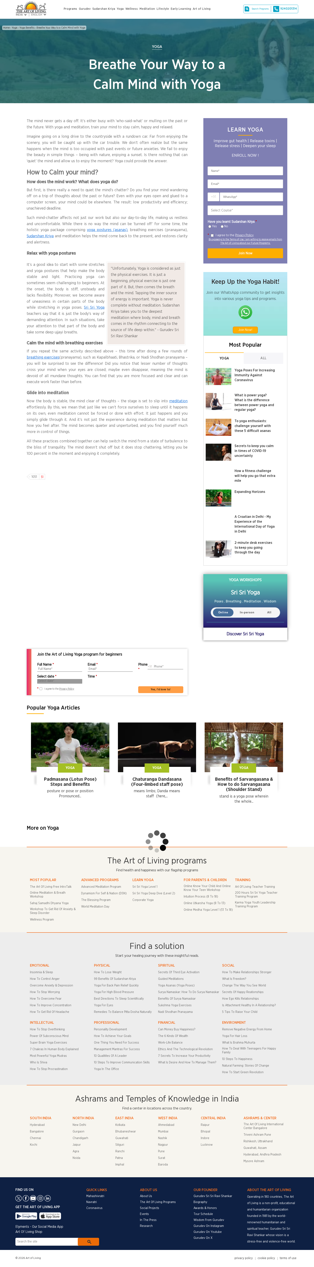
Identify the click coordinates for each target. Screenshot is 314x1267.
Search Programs (260, 9)
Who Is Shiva (38, 1062)
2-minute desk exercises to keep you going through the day (253, 547)
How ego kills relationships (240, 998)
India (19, 14)
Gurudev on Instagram (209, 1226)
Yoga (120, 8)
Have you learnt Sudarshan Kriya (232, 221)
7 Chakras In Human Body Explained (54, 1049)
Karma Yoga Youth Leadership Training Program (255, 904)
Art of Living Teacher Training (255, 886)
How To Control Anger (45, 978)
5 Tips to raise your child (239, 1012)
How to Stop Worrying (45, 992)
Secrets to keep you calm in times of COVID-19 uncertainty (254, 451)
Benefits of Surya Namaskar (177, 998)
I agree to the (235, 235)
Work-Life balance (170, 1042)
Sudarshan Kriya (103, 8)
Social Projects (149, 1208)
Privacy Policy (244, 235)
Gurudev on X (203, 1238)
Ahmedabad (166, 1125)
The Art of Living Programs (158, 1202)
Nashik (162, 1138)
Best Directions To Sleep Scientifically (119, 998)
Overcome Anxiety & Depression (51, 985)
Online (223, 612)
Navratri (91, 1202)
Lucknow (207, 1144)
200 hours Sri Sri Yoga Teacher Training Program (256, 894)
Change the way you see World (244, 985)
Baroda (163, 1164)
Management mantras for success (117, 1049)
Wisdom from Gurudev (209, 1220)
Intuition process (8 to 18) (201, 896)
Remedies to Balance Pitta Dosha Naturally (123, 1012)
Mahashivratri (95, 1196)
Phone (143, 667)
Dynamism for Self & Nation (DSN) (104, 893)
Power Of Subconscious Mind (49, 1036)
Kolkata (120, 1125)
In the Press (148, 1220)
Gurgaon (78, 1131)
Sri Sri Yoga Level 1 (144, 886)
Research (146, 1226)
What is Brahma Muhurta (238, 1042)
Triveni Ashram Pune (257, 1134)
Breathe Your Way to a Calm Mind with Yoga (61, 27)
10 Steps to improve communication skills (122, 1062)
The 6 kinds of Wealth (173, 1036)
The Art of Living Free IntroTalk (51, 886)
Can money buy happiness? (176, 1029)
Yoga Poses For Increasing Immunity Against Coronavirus (255, 375)
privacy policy (244, 1258)
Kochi (33, 1144)
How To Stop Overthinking (47, 1029)
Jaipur (77, 1144)
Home (6, 27)
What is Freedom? (234, 978)
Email (93, 664)
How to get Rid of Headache (49, 1012)
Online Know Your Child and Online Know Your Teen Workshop (207, 888)
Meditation (147, 8)
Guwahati (121, 1138)
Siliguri (119, 1144)
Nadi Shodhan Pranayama (175, 1012)
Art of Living (201, 8)
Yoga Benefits (26, 27)
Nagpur (163, 1144)
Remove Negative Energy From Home (247, 1029)
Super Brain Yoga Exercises (48, 1042)
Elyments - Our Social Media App (39, 1226)
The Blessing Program (96, 900)
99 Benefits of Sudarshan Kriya (115, 978)
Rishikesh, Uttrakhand (258, 1141)
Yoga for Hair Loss (234, 1036)
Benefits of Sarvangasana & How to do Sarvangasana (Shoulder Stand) (244, 784)
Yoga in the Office (106, 1069)
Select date (46, 676)
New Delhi (79, 1125)
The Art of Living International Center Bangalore (263, 1126)
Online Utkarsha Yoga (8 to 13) (204, 903)
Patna (119, 1158)
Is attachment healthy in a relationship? (249, 1005)
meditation (178, 401)
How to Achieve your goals (112, 1036)
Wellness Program (42, 919)
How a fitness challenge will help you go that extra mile (255, 475)
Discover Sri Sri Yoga (245, 634)
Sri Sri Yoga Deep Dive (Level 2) (153, 893)
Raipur (205, 1125)
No (226, 226)
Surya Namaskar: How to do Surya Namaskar (188, 992)
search (88, 1242)
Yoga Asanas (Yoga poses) (176, 985)
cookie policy (266, 1258)
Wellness (131, 8)
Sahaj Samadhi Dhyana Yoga (49, 903)
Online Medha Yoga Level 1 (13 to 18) (208, 909)
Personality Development (110, 1029)
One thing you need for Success (116, 1042)
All (263, 358)
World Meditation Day (95, 906)
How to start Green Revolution (243, 1072)
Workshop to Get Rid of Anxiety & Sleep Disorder (53, 911)
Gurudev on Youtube (208, 1232)
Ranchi (120, 1151)
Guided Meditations (171, 978)
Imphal (119, 1164)
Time (92, 676)
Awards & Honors (205, 1208)
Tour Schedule (203, 1214)
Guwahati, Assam (255, 1148)
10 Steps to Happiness (237, 1059)
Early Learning (181, 8)
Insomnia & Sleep (41, 972)
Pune (161, 1151)
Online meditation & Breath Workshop (48, 894)
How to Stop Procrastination (49, 1069)
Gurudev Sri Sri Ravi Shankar (213, 1196)
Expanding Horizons (250, 492)
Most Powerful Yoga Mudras (48, 1055)
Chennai (35, 1138)
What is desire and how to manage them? (187, 1062)
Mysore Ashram (254, 1161)
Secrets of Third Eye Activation (179, 972)
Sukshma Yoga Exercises (175, 1005)
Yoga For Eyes (103, 1005)
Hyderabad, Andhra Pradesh (262, 1154)
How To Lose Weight (108, 972)
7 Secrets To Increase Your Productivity (184, 1055)
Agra (76, 1151)
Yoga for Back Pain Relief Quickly (116, 985)
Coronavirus (94, 1208)
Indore (205, 1138)
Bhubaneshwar (125, 1131)
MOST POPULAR (43, 880)
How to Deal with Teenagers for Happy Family (249, 1050)
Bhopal (205, 1131)
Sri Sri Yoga (94, 308)
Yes (214, 226)
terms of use (288, 1258)
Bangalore (37, 1131)
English (36, 14)
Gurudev (85, 8)
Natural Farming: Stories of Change (245, 1065)
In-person (247, 612)
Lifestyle (163, 8)
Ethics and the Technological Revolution (185, 1049)
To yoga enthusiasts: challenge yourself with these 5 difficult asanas (253, 426)
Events (144, 1214)
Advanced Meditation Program (101, 886)
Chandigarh (80, 1138)
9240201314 (288, 8)
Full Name (45, 664)
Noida (76, 1158)
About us (146, 1196)
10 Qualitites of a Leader (110, 1055)
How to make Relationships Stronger (246, 972)
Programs (70, 8)
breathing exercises (43, 357)
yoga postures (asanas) (107, 230)
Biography (200, 1202)
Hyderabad (37, 1125)
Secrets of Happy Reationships (243, 992)
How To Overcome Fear (46, 998)
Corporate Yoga (143, 900)
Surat (161, 1158)
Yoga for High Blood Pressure (114, 992)
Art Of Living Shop (28, 1232)
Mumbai (163, 1131)
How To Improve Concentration (50, 1005)
